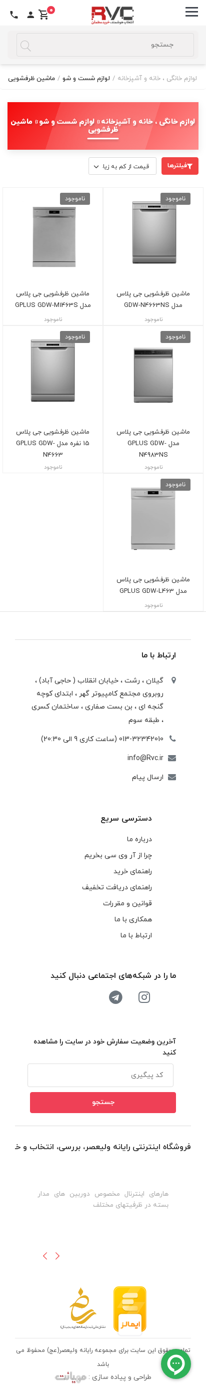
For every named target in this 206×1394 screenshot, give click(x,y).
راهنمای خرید (133, 871)
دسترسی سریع (126, 818)
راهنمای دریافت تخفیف (117, 887)
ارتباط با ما (159, 655)
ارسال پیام (148, 777)
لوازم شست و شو (86, 78)
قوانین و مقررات (127, 903)
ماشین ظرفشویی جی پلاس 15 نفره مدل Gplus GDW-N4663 (53, 444)
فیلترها (177, 165)
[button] (45, 1255)
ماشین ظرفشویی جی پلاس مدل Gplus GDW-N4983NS (153, 444)
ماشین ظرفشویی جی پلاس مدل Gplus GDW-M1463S (53, 299)
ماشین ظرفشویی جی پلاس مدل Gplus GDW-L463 (153, 585)
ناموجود (176, 199)
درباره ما (139, 839)
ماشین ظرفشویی (31, 78)
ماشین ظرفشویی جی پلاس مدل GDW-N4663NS (153, 299)
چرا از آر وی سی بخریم (118, 855)
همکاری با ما (133, 919)
